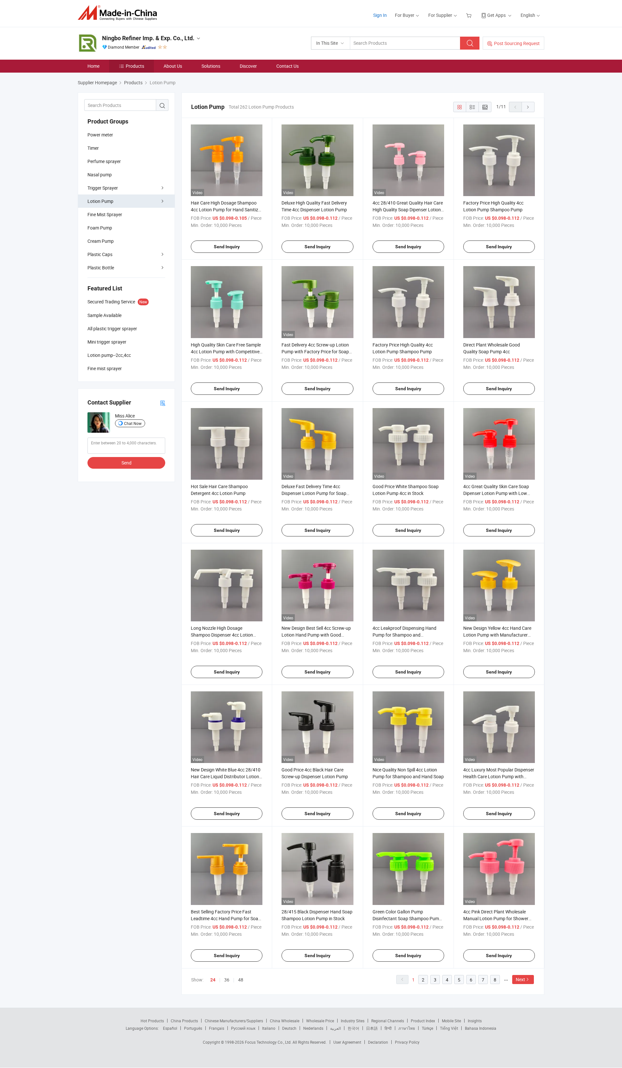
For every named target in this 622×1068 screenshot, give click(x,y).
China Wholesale (284, 1020)
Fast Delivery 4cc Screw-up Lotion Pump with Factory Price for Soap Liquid (315, 351)
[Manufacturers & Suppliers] (119, 12)
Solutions (211, 66)
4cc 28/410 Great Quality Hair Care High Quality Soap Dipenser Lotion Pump (408, 209)
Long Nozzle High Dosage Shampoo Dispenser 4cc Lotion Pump (222, 635)
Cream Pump (100, 241)
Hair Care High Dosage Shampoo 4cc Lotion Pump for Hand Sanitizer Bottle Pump (226, 209)
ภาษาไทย (406, 1028)
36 (226, 980)
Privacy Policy (407, 1042)
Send (126, 463)
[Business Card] (162, 402)
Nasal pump (99, 174)
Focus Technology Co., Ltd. (269, 1042)
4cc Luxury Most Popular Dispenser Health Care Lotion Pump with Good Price (498, 776)
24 (212, 979)
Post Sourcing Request (517, 43)
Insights (475, 1020)
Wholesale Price (320, 1020)
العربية (335, 1028)
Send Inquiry (227, 246)
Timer (93, 148)
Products (135, 66)
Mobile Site (451, 1020)
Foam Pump (99, 228)
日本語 (372, 1028)
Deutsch (289, 1028)
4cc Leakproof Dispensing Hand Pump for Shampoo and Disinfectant (404, 635)
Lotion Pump (100, 201)
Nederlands (313, 1028)
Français (216, 1028)
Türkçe (427, 1028)
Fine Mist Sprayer (104, 214)
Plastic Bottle (100, 267)
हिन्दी (388, 1028)
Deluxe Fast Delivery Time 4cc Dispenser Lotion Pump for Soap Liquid (314, 493)
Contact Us (287, 66)
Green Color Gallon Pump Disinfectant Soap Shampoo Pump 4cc (407, 918)
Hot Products (152, 1020)
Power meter (100, 135)
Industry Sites (352, 1020)
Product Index (423, 1020)
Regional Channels (387, 1020)
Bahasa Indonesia (480, 1028)
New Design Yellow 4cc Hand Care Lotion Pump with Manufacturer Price (497, 635)
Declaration (378, 1042)
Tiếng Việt (449, 1028)
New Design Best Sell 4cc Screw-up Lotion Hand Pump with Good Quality (316, 635)
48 (240, 980)
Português (193, 1028)
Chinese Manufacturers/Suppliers (234, 1020)
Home (93, 66)
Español (170, 1028)
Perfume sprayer (104, 161)
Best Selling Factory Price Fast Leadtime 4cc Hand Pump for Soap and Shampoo (226, 918)
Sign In (380, 15)
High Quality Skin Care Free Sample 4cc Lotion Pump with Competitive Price (226, 351)
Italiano (268, 1028)
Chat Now (133, 423)
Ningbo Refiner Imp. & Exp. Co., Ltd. (148, 38)
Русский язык (243, 1028)
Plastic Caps (99, 254)
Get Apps (496, 15)
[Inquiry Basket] (469, 15)
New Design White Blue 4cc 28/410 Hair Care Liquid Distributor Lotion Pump (225, 776)
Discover (248, 66)
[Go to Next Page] (528, 107)
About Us (173, 66)
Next (520, 979)
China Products (184, 1020)
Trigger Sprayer (102, 188)
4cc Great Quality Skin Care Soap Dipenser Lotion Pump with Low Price (496, 493)
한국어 (353, 1028)
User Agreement (347, 1042)
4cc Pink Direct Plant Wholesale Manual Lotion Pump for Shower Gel (495, 918)
